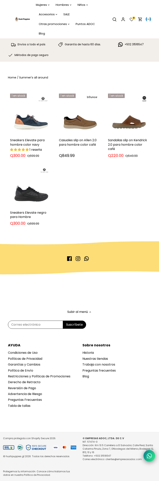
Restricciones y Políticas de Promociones (39, 376)
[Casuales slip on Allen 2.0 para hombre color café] (79, 114)
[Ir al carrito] (140, 19)
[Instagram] (78, 258)
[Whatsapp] (86, 258)
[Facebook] (69, 258)
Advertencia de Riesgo (25, 394)
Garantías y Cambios (24, 364)
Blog (85, 376)
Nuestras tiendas (95, 358)
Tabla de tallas (19, 406)
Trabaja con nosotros (98, 364)
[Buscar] (114, 19)
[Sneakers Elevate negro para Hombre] (30, 186)
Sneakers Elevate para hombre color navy (27, 142)
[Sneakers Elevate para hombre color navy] (30, 114)
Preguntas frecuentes (99, 370)
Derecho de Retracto (24, 382)
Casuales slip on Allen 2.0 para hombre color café (78, 142)
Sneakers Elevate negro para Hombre (28, 214)
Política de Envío (20, 370)
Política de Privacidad (37, 475)
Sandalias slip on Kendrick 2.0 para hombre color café (127, 144)
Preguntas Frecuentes (25, 400)
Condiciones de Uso (23, 352)
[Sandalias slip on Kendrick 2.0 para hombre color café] (128, 114)
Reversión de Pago (22, 388)
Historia (88, 352)
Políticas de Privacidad (25, 358)
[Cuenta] (123, 19)
